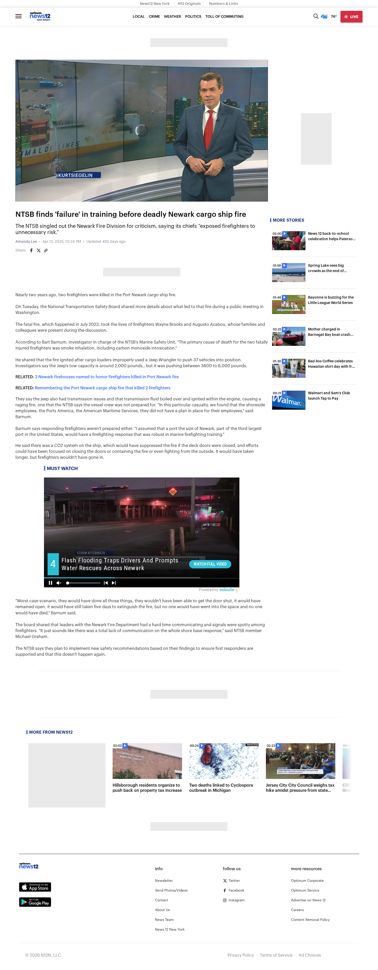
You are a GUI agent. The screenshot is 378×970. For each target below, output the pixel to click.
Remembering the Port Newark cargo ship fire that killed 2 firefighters (102, 388)
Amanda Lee (26, 242)
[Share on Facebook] (31, 250)
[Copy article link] (46, 250)
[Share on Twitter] (39, 250)
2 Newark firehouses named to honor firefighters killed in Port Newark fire (107, 377)
